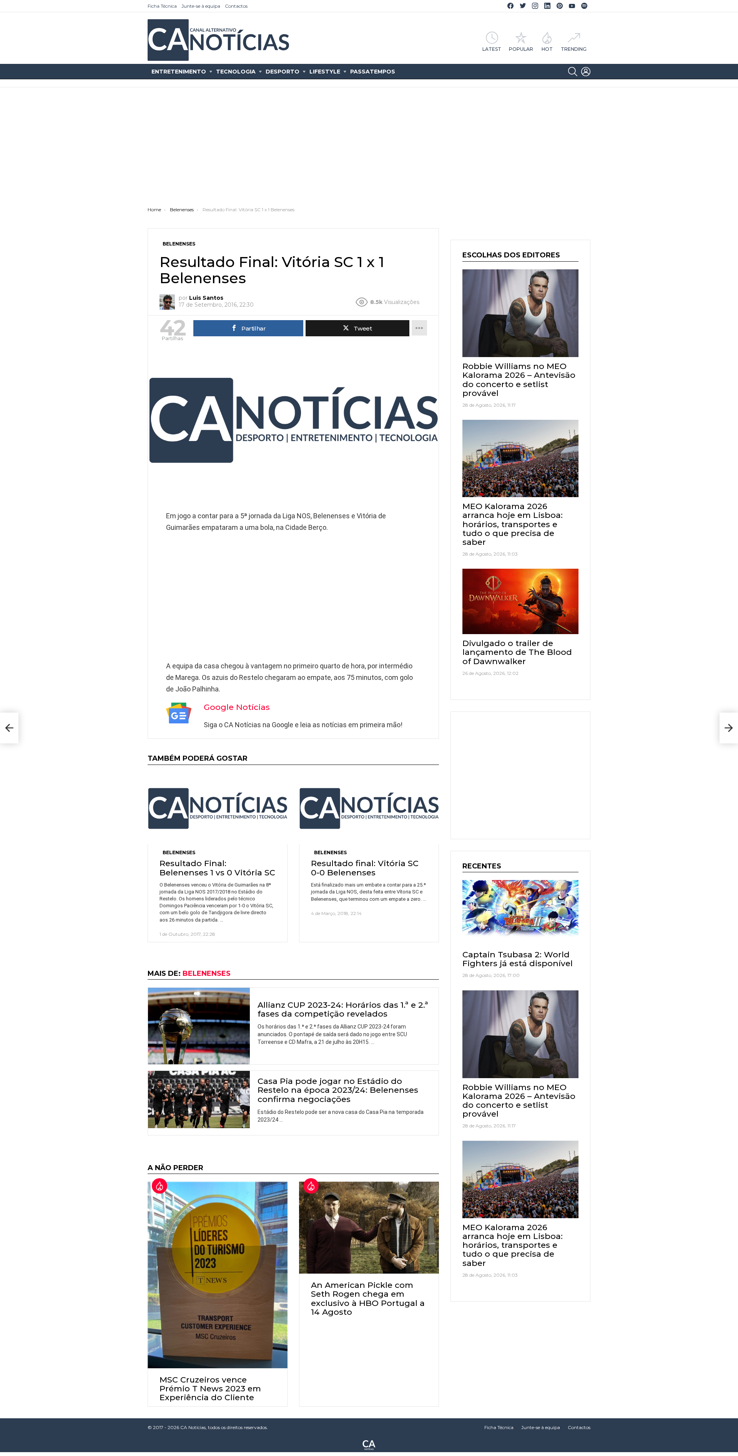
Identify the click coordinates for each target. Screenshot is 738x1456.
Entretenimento (178, 71)
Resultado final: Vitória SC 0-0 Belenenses (365, 867)
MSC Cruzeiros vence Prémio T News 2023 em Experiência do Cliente (210, 1388)
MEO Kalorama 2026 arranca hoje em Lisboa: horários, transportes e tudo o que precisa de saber (512, 524)
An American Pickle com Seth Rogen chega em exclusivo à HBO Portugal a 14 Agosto (368, 1298)
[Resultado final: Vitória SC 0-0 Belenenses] (369, 809)
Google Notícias (237, 707)
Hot (547, 49)
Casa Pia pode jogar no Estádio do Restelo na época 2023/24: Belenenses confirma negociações (338, 1090)
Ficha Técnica (162, 6)
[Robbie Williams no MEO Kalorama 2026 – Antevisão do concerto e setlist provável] (520, 313)
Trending (574, 49)
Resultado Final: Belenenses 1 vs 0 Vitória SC (217, 867)
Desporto (282, 71)
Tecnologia (236, 71)
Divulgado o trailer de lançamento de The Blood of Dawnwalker (517, 652)
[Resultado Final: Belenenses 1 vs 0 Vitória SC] (218, 809)
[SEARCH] (572, 71)
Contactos (236, 6)
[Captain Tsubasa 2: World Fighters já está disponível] (520, 912)
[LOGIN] (585, 71)
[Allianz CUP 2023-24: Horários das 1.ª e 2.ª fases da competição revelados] (199, 1026)
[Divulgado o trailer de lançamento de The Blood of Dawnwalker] (520, 601)
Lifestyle (324, 71)
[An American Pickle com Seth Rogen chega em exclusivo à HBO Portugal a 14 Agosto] (369, 1228)
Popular (521, 49)
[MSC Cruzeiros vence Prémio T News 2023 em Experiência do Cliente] (218, 1275)
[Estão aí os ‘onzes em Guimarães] (9, 728)
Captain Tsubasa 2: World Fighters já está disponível (517, 959)
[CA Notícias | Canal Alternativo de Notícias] (369, 1444)
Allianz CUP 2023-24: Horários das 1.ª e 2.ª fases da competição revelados (343, 1009)
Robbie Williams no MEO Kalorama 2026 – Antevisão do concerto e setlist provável (518, 379)
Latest (491, 49)
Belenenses (179, 852)
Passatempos (372, 71)
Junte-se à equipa (200, 6)
